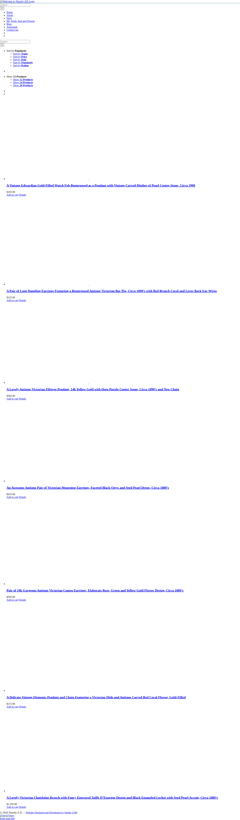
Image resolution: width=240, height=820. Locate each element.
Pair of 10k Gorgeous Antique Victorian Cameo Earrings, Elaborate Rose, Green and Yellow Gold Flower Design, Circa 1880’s (95, 590)
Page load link (7, 818)
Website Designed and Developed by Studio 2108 (51, 812)
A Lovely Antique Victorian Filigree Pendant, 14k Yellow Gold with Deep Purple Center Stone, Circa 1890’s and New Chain (93, 389)
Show (23, 79)
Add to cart (12, 194)
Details (22, 194)
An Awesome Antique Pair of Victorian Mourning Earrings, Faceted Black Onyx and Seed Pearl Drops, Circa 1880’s (88, 487)
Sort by (20, 53)
